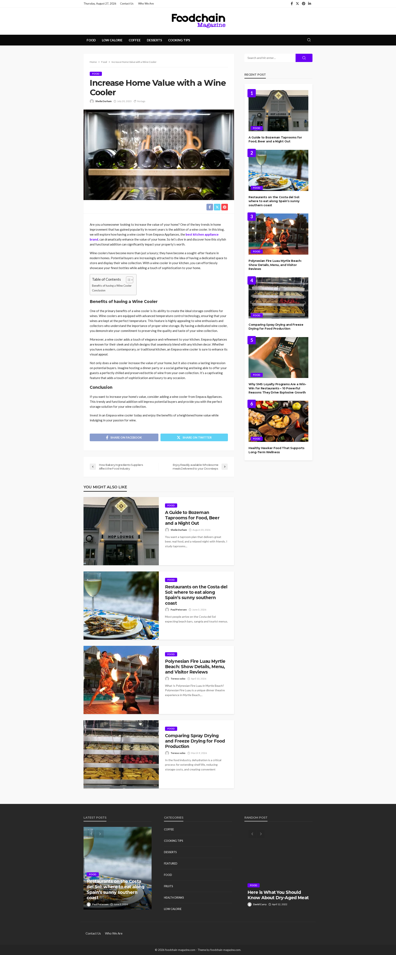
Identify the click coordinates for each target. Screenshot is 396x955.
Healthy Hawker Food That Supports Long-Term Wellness (276, 450)
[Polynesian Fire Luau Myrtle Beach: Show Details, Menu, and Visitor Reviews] (121, 680)
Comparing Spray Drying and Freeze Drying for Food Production (195, 741)
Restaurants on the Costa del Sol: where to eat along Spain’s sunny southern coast (196, 595)
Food (91, 40)
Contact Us (126, 3)
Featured (170, 863)
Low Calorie (112, 40)
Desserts (154, 40)
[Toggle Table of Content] (127, 279)
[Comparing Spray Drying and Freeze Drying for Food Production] (121, 754)
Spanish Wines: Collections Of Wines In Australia (277, 895)
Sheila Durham (103, 101)
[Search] (308, 40)
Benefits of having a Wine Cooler (112, 285)
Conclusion (98, 290)
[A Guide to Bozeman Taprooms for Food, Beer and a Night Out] (121, 531)
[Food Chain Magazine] (197, 21)
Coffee (135, 40)
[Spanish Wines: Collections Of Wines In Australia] (278, 868)
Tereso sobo (178, 678)
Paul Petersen (179, 609)
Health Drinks (174, 897)
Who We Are (146, 3)
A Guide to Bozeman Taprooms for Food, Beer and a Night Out (192, 518)
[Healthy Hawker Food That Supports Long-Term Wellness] (278, 421)
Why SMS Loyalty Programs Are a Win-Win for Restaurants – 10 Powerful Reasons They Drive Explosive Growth (277, 388)
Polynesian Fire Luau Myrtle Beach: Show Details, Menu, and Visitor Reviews (195, 667)
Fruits (168, 886)
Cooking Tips (179, 40)
